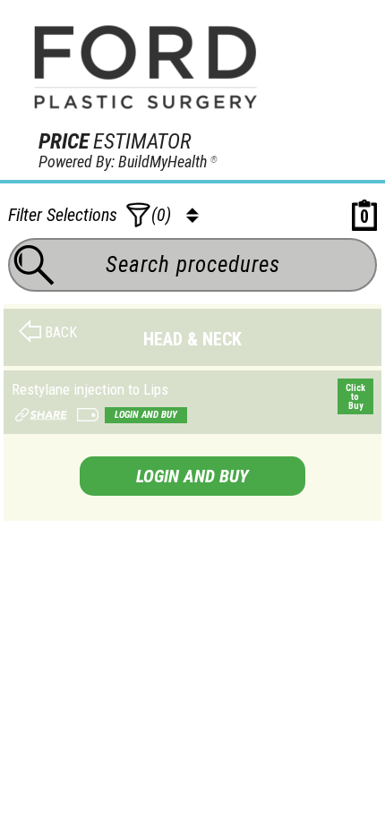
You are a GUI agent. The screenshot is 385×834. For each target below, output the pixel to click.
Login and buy (146, 415)
